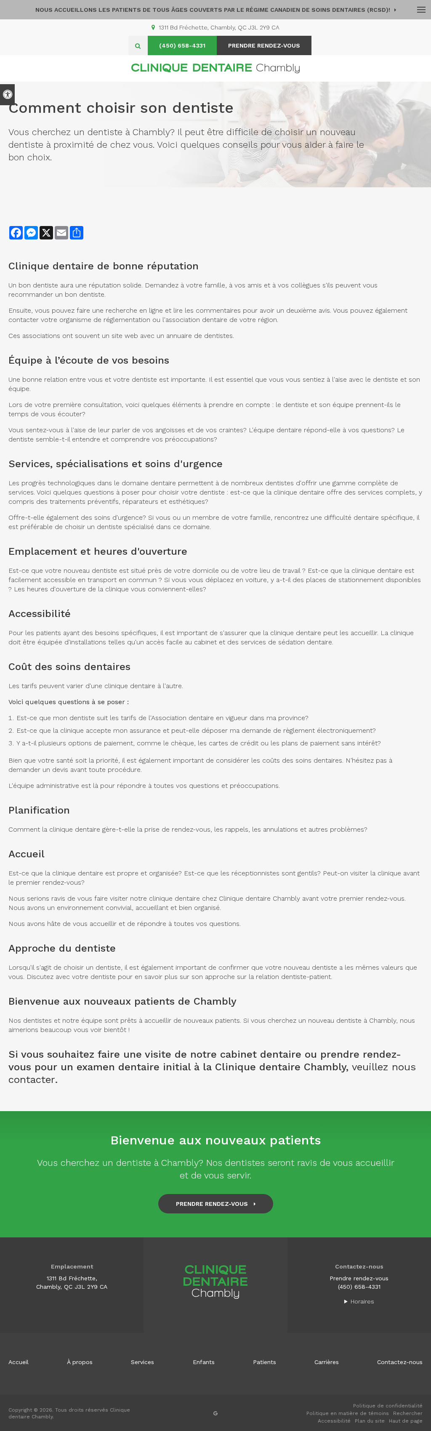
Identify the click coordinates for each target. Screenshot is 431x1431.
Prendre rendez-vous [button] (264, 45)
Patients (264, 1362)
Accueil (18, 1362)
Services (142, 1362)
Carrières (326, 1362)
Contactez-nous (400, 1362)
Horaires (362, 1301)
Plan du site (370, 1421)
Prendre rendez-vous (359, 1278)
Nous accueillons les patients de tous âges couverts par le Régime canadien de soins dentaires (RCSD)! (212, 9)
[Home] (215, 68)
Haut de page (406, 1421)
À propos (80, 1362)
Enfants (204, 1362)
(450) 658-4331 (182, 45)
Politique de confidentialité (388, 1406)
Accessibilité (334, 1421)
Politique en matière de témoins (347, 1413)
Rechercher (408, 1413)
